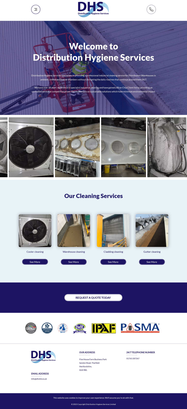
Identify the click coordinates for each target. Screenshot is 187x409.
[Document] (151, 9)
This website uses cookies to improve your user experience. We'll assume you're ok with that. (93, 398)
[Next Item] (182, 147)
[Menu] (35, 9)
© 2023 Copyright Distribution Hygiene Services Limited (93, 404)
